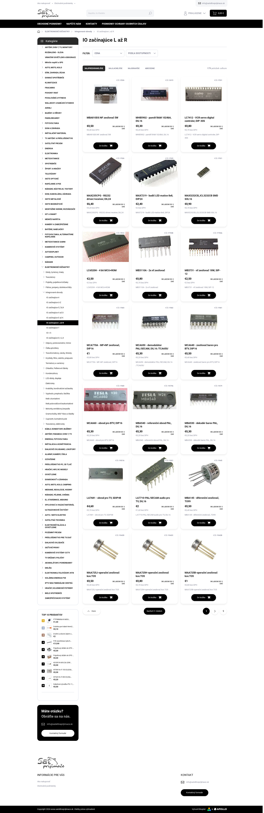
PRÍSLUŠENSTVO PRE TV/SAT (58, 537)
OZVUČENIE (50, 459)
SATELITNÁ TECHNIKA (55, 520)
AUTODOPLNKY (52, 252)
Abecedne (150, 68)
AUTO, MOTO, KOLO (53, 67)
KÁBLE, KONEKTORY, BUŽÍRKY (58, 429)
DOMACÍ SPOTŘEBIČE (54, 78)
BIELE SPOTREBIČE (53, 593)
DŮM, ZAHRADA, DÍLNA (55, 72)
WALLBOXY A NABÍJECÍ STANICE (59, 103)
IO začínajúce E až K (54, 318)
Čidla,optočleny (52, 348)
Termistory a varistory (55, 363)
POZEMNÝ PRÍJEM (53, 532)
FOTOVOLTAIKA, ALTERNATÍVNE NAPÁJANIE (59, 235)
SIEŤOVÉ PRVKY (52, 547)
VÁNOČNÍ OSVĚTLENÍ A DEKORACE (60, 57)
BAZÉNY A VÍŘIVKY (53, 113)
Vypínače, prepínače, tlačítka (58, 393)
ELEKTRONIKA (51, 153)
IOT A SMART (51, 214)
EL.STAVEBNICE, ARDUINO (56, 500)
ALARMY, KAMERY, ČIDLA (56, 454)
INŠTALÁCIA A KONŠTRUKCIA (58, 444)
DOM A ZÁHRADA (52, 128)
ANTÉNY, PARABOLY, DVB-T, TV (58, 434)
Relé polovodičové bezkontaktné (59, 404)
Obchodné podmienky (63, 3)
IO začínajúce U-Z (53, 302)
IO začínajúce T (52, 328)
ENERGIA (49, 148)
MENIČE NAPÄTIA (52, 219)
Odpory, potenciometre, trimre (58, 343)
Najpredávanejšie (94, 68)
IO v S (48, 333)
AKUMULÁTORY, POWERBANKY (58, 563)
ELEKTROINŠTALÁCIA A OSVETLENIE (55, 526)
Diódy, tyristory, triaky (55, 272)
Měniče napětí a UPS (54, 62)
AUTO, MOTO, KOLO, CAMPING (58, 484)
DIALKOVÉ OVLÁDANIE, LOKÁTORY (60, 449)
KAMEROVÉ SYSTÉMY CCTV (57, 553)
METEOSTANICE (52, 158)
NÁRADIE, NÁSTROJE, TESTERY (59, 189)
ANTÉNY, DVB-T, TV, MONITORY (58, 47)
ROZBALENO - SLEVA (54, 52)
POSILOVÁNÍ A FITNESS (55, 98)
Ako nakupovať (43, 3)
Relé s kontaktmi (53, 399)
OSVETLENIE (50, 474)
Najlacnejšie (115, 68)
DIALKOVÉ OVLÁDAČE (54, 542)
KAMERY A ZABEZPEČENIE (56, 224)
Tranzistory (50, 277)
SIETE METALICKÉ (53, 199)
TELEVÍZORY (50, 174)
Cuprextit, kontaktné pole (56, 419)
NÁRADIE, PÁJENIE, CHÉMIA (57, 495)
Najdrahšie (134, 68)
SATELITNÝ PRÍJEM (53, 143)
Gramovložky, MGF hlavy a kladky (60, 414)
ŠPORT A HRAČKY (53, 169)
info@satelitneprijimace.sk (60, 724)
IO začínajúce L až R (55, 323)
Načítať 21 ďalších (154, 611)
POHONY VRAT (51, 93)
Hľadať (150, 13)
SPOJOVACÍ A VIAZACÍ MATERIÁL (59, 505)
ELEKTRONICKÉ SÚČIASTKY (57, 267)
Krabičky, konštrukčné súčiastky (59, 388)
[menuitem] (50, 24)
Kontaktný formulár (58, 733)
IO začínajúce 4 (52, 297)
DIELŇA (48, 568)
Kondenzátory (52, 373)
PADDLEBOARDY (52, 118)
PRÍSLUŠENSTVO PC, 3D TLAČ (58, 464)
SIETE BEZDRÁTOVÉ (54, 204)
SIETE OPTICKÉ (52, 179)
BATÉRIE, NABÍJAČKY (54, 229)
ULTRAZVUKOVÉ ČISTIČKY (56, 510)
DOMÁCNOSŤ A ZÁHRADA (56, 479)
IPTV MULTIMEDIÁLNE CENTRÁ (58, 583)
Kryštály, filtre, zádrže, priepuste (59, 358)
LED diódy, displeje (53, 378)
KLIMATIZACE (51, 83)
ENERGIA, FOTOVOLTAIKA (56, 439)
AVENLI (48, 108)
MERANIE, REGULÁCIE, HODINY (58, 490)
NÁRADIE (49, 262)
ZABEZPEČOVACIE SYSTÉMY (57, 598)
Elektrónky (50, 383)
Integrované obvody (54, 292)
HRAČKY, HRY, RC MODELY (56, 469)
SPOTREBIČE (50, 163)
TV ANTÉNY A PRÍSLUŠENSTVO (59, 138)
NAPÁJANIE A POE (53, 184)
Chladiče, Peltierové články (57, 368)
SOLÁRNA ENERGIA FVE (55, 578)
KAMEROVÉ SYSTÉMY (54, 247)
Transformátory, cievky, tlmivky (59, 353)
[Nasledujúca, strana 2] (214, 611)
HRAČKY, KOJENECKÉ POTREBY (59, 588)
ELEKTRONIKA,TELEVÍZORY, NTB (59, 573)
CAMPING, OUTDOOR (54, 257)
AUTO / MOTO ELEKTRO (55, 515)
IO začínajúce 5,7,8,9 (55, 307)
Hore (94, 611)
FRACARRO (50, 88)
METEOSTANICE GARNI (55, 242)
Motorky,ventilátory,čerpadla (58, 409)
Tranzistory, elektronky (55, 424)
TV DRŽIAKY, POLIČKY (54, 558)
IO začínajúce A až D (55, 313)
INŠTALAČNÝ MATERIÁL (55, 133)
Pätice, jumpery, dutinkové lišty (59, 287)
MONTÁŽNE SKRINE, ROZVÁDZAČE (60, 209)
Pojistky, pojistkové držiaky (57, 282)
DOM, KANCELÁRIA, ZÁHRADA (58, 194)
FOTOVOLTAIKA (52, 123)
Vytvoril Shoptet (199, 809)
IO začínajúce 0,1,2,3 (55, 338)
